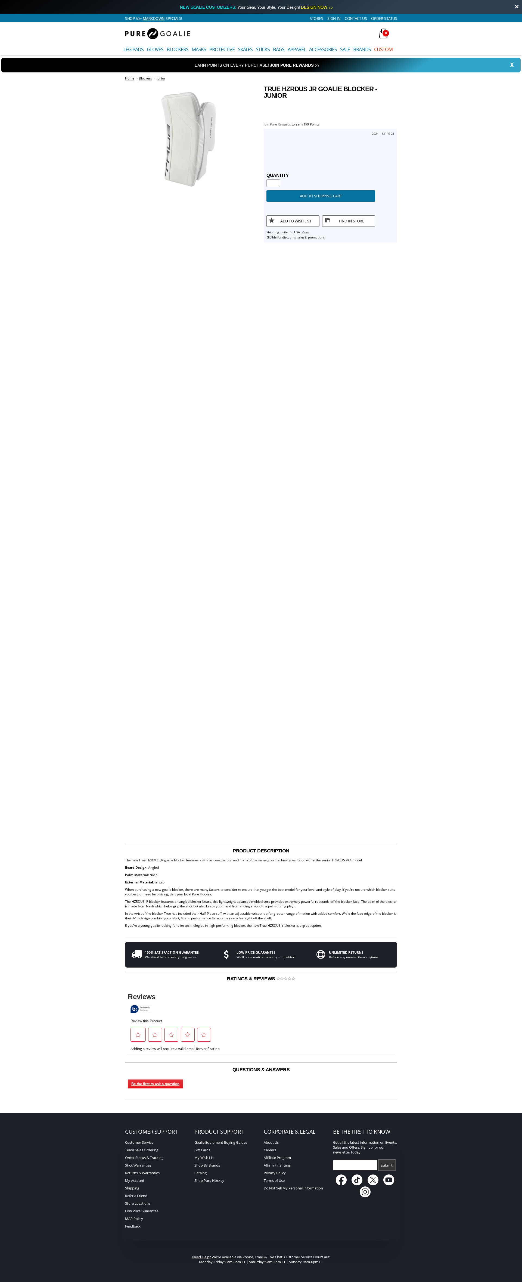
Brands (362, 49)
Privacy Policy (275, 1172)
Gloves (155, 49)
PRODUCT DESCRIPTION (261, 850)
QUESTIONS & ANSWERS (261, 1069)
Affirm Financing (277, 1165)
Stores (316, 18)
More (305, 232)
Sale (345, 49)
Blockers (177, 49)
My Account (134, 1180)
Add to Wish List (295, 221)
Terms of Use (274, 1180)
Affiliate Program (277, 1157)
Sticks (263, 49)
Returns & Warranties (142, 1172)
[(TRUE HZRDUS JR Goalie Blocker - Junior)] (191, 139)
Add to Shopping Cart (321, 195)
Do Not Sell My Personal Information (293, 1188)
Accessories (323, 49)
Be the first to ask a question (155, 1084)
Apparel (297, 49)
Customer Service (139, 1142)
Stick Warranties (138, 1165)
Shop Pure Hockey (209, 1180)
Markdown (154, 18)
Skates (245, 49)
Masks (199, 49)
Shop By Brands (207, 1165)
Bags (278, 49)
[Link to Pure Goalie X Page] (373, 1184)
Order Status (384, 18)
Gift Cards (202, 1150)
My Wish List (204, 1157)
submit (387, 1165)
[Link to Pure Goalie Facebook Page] (342, 1184)
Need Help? (201, 1257)
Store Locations (137, 1203)
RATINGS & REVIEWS (251, 978)
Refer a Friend (136, 1195)
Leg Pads (133, 49)
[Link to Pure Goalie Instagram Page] (365, 1196)
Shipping (132, 1188)
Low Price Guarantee (142, 1210)
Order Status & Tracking (144, 1157)
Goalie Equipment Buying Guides (220, 1142)
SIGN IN (334, 18)
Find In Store (351, 221)
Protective (222, 49)
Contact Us (356, 18)
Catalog (200, 1172)
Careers (270, 1150)
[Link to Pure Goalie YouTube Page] (389, 1184)
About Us (271, 1142)
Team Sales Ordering (141, 1150)
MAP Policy (134, 1218)
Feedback (133, 1226)
